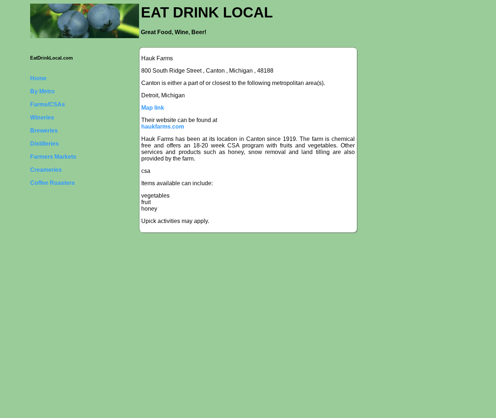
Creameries (46, 170)
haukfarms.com (162, 126)
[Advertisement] (59, 308)
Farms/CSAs (47, 104)
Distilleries (44, 144)
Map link (152, 108)
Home (38, 78)
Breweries (44, 130)
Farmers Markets (53, 157)
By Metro (42, 91)
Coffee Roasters (52, 183)
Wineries (42, 117)
